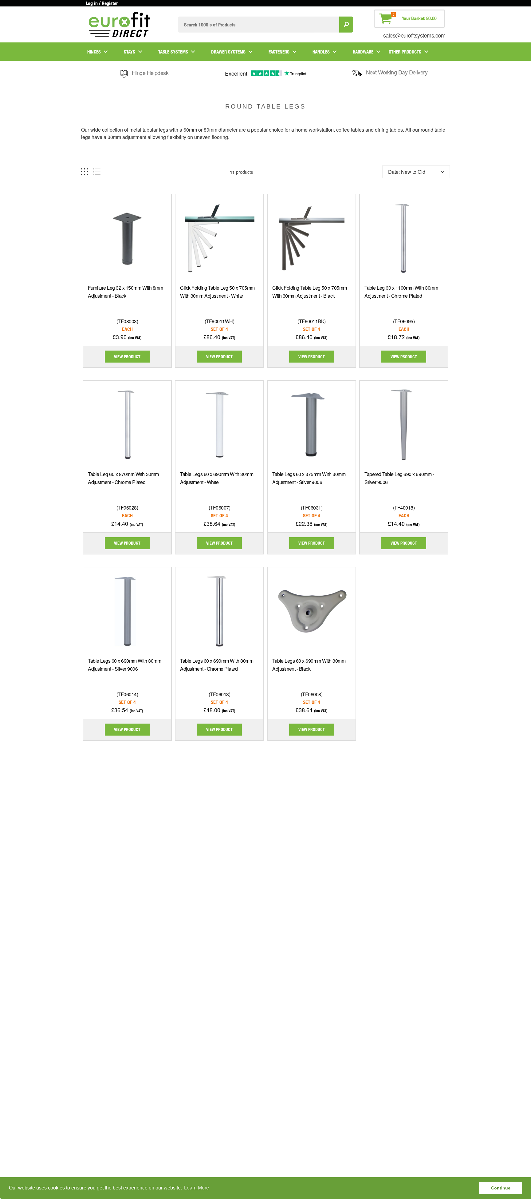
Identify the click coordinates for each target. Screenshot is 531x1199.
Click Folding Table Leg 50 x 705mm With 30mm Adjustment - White (217, 291)
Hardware (363, 51)
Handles (321, 51)
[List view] (96, 171)
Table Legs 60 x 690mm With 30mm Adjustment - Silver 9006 (124, 664)
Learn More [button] (196, 1187)
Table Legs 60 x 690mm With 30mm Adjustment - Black (308, 664)
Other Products (405, 51)
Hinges (94, 51)
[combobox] (258, 24)
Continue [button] (500, 1187)
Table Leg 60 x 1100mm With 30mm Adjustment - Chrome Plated (401, 291)
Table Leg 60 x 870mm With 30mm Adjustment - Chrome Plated (123, 478)
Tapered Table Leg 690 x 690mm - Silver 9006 (399, 478)
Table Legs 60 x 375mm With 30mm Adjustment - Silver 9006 (308, 478)
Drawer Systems (228, 51)
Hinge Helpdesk (150, 73)
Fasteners (279, 51)
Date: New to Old (406, 171)
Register (110, 3)
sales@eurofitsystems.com (414, 35)
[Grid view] (84, 171)
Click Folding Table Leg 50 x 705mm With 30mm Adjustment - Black (309, 291)
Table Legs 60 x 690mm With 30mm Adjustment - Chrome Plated (216, 664)
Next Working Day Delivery (397, 72)
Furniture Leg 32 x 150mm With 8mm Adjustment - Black (125, 291)
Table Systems (173, 51)
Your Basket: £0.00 (419, 18)
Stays (129, 51)
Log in (92, 3)
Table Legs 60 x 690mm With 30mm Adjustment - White (216, 478)
